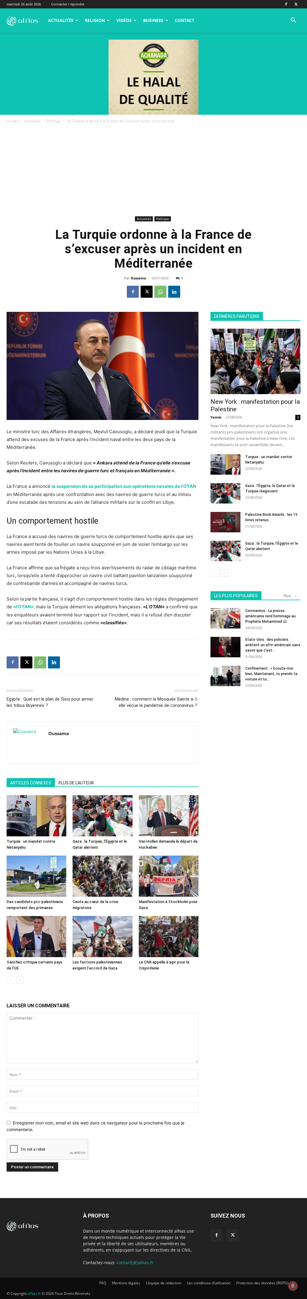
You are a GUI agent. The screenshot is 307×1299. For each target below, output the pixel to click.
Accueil (13, 120)
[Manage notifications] (293, 1286)
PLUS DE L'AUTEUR (76, 782)
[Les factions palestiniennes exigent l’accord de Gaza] (102, 936)
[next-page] (20, 980)
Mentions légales (126, 1282)
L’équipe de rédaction (163, 1282)
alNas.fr (34, 1293)
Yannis (215, 417)
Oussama (138, 278)
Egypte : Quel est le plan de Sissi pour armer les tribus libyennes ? (50, 702)
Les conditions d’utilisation (209, 1282)
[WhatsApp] (160, 292)
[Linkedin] (174, 292)
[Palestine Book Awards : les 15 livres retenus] (225, 522)
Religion (95, 20)
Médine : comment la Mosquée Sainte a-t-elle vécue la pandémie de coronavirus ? (156, 702)
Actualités (60, 20)
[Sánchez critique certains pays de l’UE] (36, 936)
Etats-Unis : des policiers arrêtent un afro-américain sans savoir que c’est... (272, 645)
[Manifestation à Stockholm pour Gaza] (168, 876)
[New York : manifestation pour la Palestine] (255, 361)
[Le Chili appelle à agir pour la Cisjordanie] (168, 936)
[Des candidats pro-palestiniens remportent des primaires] (36, 876)
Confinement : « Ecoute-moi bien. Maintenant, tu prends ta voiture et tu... (271, 673)
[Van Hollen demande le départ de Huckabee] (168, 815)
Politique (53, 120)
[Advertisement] (153, 169)
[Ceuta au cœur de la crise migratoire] (102, 876)
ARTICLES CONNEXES (30, 782)
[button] (293, 21)
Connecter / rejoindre (67, 4)
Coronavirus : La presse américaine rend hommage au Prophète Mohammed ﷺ (270, 616)
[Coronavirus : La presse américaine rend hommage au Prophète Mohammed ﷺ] (225, 618)
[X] (295, 4)
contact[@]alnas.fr (135, 1262)
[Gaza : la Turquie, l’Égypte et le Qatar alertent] (102, 815)
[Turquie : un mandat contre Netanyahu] (36, 815)
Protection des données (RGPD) (262, 1282)
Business (153, 20)
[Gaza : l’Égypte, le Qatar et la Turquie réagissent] (225, 493)
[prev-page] (10, 980)
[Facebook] (286, 4)
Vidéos (124, 20)
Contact (184, 20)
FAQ (102, 1282)
